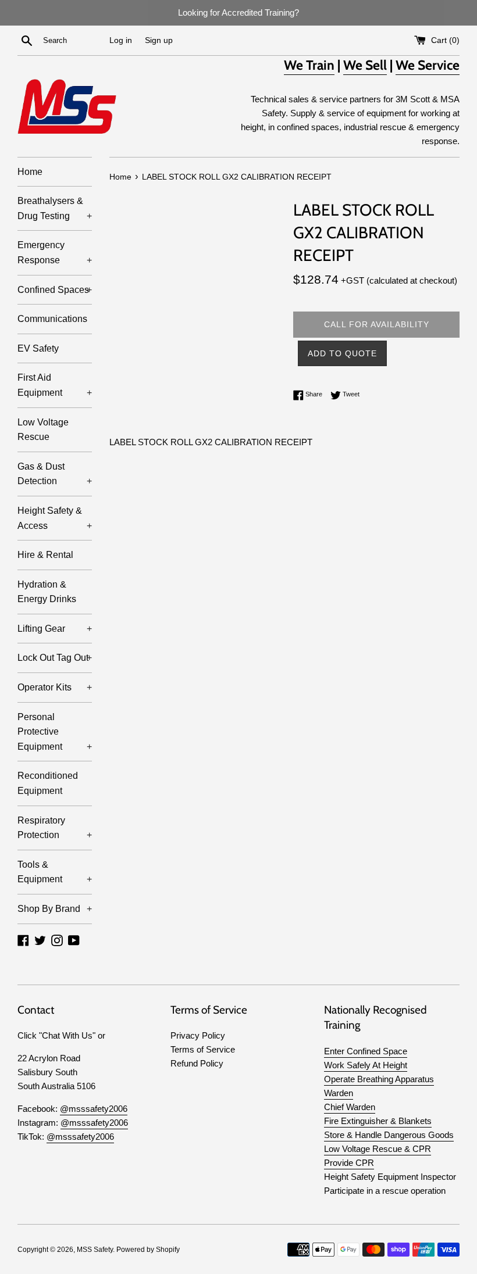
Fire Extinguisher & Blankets (378, 1121)
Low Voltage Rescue (43, 429)
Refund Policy (196, 1063)
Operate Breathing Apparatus (379, 1079)
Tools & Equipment (54, 872)
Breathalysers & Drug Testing (54, 208)
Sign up (159, 40)
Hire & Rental (45, 555)
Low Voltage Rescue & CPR (377, 1149)
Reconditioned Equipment (47, 783)
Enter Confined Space (365, 1051)
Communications (52, 319)
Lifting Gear (54, 629)
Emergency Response (54, 252)
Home (29, 172)
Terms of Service (202, 1049)
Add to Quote (342, 353)
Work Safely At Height (365, 1065)
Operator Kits (54, 687)
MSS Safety (95, 1250)
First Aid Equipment (54, 385)
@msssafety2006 (93, 1109)
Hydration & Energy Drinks (46, 591)
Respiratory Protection (54, 827)
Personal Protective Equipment (54, 731)
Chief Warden (349, 1107)
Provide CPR (349, 1163)
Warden (338, 1093)
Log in (120, 40)
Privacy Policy (197, 1035)
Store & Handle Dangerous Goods (389, 1135)
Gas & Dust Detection (54, 473)
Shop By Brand (54, 909)
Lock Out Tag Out (54, 658)
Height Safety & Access (54, 518)
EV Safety (38, 348)
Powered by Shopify (148, 1250)
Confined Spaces (54, 290)
